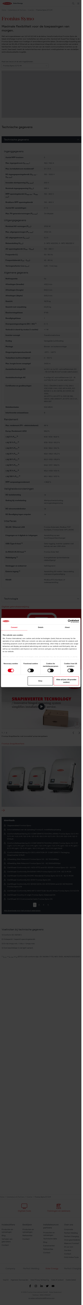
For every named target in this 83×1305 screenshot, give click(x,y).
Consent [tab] (14, 627)
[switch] (31, 670)
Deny (40, 681)
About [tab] (67, 627)
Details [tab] (40, 627)
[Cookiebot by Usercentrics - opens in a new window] (69, 621)
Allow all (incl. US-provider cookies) (66, 681)
